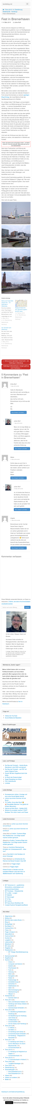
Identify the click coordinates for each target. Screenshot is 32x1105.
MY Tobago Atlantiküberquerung (18, 952)
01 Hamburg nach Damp (15, 1042)
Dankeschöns (9, 928)
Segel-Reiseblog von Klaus (13, 779)
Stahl (10, 988)
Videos (7, 1075)
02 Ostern (11, 1030)
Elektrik (10, 966)
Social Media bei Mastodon (13, 718)
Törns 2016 (8, 1026)
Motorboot (8, 944)
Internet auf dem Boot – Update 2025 (16, 808)
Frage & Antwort (10, 932)
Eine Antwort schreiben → (19, 412)
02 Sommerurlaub (13, 1056)
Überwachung (12, 992)
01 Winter (11, 1028)
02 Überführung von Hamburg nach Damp (17, 1017)
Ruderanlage (12, 980)
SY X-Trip (8, 899)
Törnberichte (9, 996)
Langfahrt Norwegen (14, 1063)
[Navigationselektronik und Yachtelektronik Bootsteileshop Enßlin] (14, 744)
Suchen (27, 607)
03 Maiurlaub (12, 1020)
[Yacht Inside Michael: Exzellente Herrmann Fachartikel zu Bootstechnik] (14, 751)
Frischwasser (12, 968)
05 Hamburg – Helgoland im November (16, 1037)
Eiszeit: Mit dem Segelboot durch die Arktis (16, 774)
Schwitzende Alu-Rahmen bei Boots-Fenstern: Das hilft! (14, 860)
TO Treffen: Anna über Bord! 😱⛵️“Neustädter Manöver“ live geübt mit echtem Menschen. (16, 804)
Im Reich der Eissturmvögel (13, 777)
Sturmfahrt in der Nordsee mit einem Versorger (14, 855)
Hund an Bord (9, 936)
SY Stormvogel (9, 897)
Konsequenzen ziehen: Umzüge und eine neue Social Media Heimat (16, 795)
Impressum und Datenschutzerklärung (12, 1092)
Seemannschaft (9, 956)
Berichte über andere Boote (13, 920)
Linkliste (7, 783)
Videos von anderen (11, 1077)
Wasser (10, 994)
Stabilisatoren (12, 986)
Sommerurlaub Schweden (16, 1008)
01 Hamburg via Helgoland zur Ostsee (17, 1052)
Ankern (10, 962)
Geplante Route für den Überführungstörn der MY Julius (21, 309)
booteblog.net (7, 4)
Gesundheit (8, 934)
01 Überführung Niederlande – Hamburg (17, 1013)
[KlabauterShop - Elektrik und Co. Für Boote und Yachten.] (14, 730)
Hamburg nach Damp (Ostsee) (17, 1004)
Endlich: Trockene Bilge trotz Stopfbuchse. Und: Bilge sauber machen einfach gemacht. (14, 835)
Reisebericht (9, 950)
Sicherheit (11, 984)
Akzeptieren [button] (9, 1102)
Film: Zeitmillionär (10, 781)
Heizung (10, 972)
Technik (7, 960)
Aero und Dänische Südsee (16, 1002)
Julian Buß (17, 22)
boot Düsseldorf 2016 (14, 1071)
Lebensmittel (9, 942)
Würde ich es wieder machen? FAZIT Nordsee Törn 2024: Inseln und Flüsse (16, 811)
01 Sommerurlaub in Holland (17, 1059)
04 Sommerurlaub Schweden (17, 1034)
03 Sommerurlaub (13, 1047)
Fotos (6, 930)
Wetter (7, 1079)
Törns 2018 (8, 1049)
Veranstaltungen (10, 1069)
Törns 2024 (8, 1065)
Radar (10, 978)
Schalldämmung (13, 982)
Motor (10, 974)
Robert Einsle (7, 869)
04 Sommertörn (13, 1022)
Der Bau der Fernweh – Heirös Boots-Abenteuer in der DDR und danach (16, 766)
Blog (6, 922)
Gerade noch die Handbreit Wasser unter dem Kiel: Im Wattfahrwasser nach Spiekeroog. (14, 871)
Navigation (11, 976)
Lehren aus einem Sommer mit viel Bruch (15, 799)
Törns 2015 (8, 10)
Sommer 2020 (12, 998)
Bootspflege (8, 924)
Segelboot (8, 958)
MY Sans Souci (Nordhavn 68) (14, 903)
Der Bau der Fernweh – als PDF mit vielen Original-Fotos (16, 770)
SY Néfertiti (8, 895)
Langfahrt (8, 940)
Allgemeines (9, 916)
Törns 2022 (8, 1061)
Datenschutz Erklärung (20, 1103)
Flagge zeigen (16, 864)
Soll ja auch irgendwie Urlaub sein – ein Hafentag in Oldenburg (16, 362)
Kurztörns (11, 1006)
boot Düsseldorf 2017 (14, 1073)
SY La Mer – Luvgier (11, 893)
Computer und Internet (15, 964)
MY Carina (8, 901)
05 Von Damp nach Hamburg (17, 1024)
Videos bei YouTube (11, 716)
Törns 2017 (8, 1040)
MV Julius (8, 946)
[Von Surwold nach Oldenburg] (8, 338)
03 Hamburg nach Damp (15, 1032)
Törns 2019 (8, 1058)
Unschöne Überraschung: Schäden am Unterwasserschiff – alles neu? (14, 849)
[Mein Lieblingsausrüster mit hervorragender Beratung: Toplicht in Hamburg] (14, 737)
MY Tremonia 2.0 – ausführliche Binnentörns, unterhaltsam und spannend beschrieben (14, 887)
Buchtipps (8, 926)
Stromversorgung (13, 990)
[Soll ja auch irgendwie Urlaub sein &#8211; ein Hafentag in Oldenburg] (8, 312)
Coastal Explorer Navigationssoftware (16, 905)
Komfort (7, 938)
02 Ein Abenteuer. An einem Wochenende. (16, 1045)
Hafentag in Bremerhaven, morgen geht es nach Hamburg (16, 367)
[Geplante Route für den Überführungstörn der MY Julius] (21, 303)
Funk (9, 970)
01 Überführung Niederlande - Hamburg (12, 11)
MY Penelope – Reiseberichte (14, 891)
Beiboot (7, 918)
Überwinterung (9, 1067)
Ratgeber (8, 948)
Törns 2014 (8, 1000)
